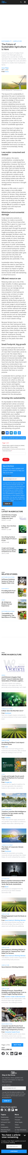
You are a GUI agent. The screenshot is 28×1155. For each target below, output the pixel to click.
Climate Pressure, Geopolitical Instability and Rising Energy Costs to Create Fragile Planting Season (14, 992)
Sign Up (7, 503)
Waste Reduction (7, 1024)
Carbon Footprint (7, 708)
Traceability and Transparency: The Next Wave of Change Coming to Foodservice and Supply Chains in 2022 (9, 615)
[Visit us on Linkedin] (11, 1053)
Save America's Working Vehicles (15, 920)
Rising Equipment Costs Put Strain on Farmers (14, 917)
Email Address (7, 475)
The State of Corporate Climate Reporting (12, 848)
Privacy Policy (18, 500)
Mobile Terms (6, 500)
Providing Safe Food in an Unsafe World (8, 591)
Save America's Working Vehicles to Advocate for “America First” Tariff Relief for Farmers (13, 951)
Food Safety (5, 588)
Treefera (7, 817)
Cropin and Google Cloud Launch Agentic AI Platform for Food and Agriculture (9, 549)
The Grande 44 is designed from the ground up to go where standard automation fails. (12, 890)
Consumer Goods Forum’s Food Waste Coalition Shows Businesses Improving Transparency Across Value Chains (13, 1027)
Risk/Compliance (7, 809)
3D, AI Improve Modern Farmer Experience (7, 604)
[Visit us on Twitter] (7, 1053)
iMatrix (7, 71)
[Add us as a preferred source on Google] (19, 432)
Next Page (17, 1045)
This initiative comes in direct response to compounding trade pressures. (14, 958)
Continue (14, 1151)
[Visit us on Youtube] (20, 1053)
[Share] (7, 432)
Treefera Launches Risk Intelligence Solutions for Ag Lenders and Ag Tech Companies (14, 813)
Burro (6, 886)
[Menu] (24, 2)
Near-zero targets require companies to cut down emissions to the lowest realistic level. (14, 717)
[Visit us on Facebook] (3, 1053)
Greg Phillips (5, 68)
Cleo (6, 746)
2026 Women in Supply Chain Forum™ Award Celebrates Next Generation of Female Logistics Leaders (9, 516)
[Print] (3, 432)
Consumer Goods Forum (12, 1032)
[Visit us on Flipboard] (16, 1053)
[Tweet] (15, 432)
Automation (5, 878)
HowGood (8, 713)
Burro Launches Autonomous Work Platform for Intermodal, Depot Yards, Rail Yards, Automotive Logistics (13, 882)
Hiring (3, 675)
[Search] (20, 2)
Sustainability (7, 41)
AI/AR (3, 600)
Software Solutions (8, 577)
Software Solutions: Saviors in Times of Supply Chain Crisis (8, 581)
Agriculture (17, 41)
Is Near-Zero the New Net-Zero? (9, 526)
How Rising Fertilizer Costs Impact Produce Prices (9, 538)
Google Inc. (8, 782)
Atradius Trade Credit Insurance (15, 996)
